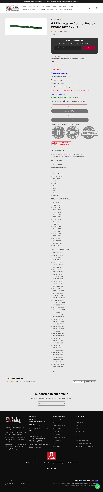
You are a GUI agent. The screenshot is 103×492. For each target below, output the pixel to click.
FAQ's (78, 434)
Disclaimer (56, 431)
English (23, 483)
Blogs (54, 443)
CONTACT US (80, 431)
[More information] (77, 97)
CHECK (89, 47)
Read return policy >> (58, 94)
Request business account (60, 437)
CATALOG (79, 425)
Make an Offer (70, 120)
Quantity (53, 61)
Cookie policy (56, 434)
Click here (38, 447)
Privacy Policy (57, 428)
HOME (78, 420)
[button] (40, 6)
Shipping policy (57, 422)
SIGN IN (78, 437)
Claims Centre (57, 440)
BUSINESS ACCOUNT (82, 440)
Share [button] (54, 371)
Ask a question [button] (90, 382)
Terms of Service (57, 420)
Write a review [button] (78, 382)
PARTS (78, 428)
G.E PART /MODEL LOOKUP (84, 443)
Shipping (53, 58)
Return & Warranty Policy (60, 425)
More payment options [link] (69, 115)
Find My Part (56, 446)
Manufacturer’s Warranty (61, 73)
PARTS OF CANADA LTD (61, 483)
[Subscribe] (65, 403)
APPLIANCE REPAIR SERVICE (85, 446)
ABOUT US (79, 422)
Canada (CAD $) (11, 483)
